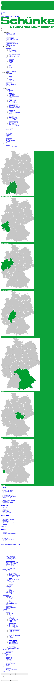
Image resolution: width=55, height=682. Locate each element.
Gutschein (8, 141)
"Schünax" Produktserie (14, 56)
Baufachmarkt (9, 70)
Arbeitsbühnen (6, 555)
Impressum (14, 544)
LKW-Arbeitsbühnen (10, 34)
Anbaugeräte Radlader (13, 104)
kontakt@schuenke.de (5, 16)
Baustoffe (8, 48)
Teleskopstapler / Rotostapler (12, 43)
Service (4, 653)
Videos (7, 142)
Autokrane (11, 90)
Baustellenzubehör (12, 124)
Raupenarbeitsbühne (10, 42)
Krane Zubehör (12, 123)
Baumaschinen (9, 73)
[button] (1, 30)
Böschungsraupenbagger (14, 96)
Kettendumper (12, 110)
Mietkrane (11, 114)
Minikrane (8, 44)
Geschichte (8, 145)
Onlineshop (8, 139)
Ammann (11, 74)
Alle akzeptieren (4, 674)
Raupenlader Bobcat (13, 105)
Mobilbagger (11, 95)
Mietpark (8, 89)
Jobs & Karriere (6, 649)
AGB (19, 544)
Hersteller (11, 60)
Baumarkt (5, 87)
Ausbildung (8, 129)
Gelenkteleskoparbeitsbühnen (12, 39)
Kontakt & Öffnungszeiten (11, 146)
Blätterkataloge (9, 135)
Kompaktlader (12, 101)
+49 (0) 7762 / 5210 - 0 (15, 16)
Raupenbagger (12, 94)
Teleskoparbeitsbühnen (11, 40)
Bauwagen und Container (14, 107)
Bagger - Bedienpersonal (11, 84)
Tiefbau (10, 49)
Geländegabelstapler (13, 117)
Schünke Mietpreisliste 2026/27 (12, 125)
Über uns (5, 666)
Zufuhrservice (9, 83)
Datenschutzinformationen (6, 544)
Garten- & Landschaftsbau (14, 54)
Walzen (10, 113)
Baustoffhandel (6, 569)
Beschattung (11, 68)
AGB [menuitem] (2, 13)
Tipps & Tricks (9, 138)
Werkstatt (8, 85)
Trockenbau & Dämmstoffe (14, 52)
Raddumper (11, 108)
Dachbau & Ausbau (13, 51)
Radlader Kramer (12, 97)
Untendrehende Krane (13, 119)
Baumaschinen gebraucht (11, 80)
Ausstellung (11, 59)
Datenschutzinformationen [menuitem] (6, 10)
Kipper (10, 91)
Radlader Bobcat (12, 99)
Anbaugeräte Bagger (13, 102)
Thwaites (10, 79)
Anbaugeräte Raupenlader (14, 106)
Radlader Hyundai (12, 100)
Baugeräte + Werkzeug (11, 71)
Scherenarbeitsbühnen (10, 38)
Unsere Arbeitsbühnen (10, 33)
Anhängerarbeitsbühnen (11, 35)
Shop (4, 149)
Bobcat (10, 76)
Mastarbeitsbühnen (10, 37)
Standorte (8, 147)
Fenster (10, 67)
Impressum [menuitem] (3, 12)
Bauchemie (11, 61)
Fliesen (7, 57)
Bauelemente (9, 63)
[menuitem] (3, 15)
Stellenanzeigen (9, 128)
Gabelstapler (11, 116)
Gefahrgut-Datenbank (10, 140)
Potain (10, 78)
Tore (10, 66)
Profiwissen (8, 136)
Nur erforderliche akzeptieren (21, 674)
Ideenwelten (8, 131)
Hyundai (10, 77)
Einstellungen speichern (13, 680)
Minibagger (11, 93)
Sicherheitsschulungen (10, 45)
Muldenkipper (12, 111)
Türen (10, 65)
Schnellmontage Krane (13, 118)
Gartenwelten (9, 133)
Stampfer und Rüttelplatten (14, 112)
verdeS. (10, 55)
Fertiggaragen (9, 134)
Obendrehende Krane (13, 121)
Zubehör (10, 62)
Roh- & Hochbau (12, 50)
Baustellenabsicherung (13, 122)
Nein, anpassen (12, 674)
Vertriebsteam (9, 82)
